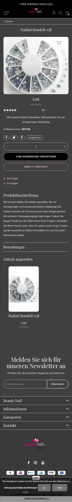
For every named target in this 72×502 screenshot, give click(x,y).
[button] (6, 13)
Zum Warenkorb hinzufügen (36, 156)
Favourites (59, 43)
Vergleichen (34, 137)
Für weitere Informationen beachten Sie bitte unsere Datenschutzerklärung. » (36, 496)
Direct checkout (36, 166)
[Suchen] (60, 13)
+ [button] (65, 146)
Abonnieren (57, 384)
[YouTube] (42, 462)
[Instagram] (35, 462)
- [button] (6, 146)
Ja (44, 487)
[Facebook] (29, 462)
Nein (59, 487)
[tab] (36, 195)
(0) (43, 110)
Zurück (9, 21)
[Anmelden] (53, 13)
